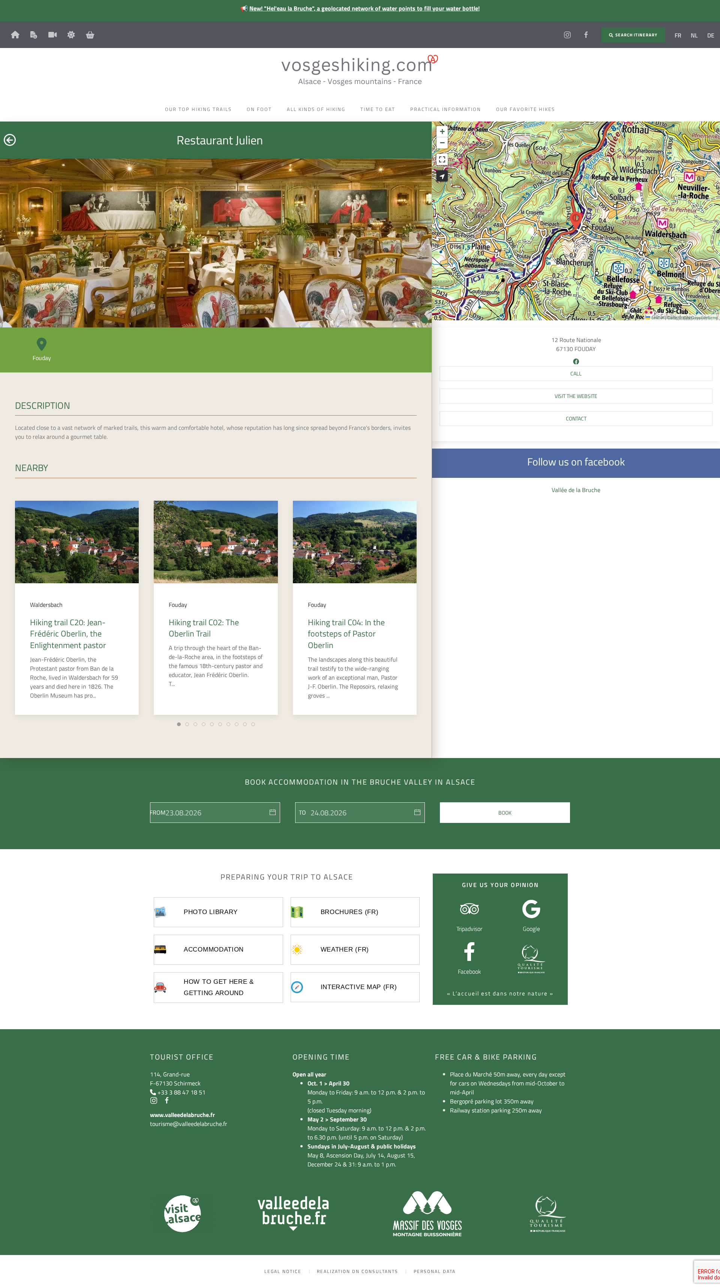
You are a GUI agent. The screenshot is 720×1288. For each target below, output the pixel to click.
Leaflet (657, 317)
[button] (576, 221)
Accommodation (214, 949)
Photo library (211, 912)
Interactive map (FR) (359, 987)
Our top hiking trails (198, 109)
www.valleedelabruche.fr (182, 1114)
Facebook (469, 971)
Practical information (445, 109)
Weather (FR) (345, 949)
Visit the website (576, 396)
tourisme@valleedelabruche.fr (188, 1123)
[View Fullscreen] (442, 159)
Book (505, 813)
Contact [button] (576, 418)
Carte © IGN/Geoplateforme (692, 317)
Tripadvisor (469, 928)
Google (531, 928)
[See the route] (442, 176)
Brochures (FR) (350, 912)
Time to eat (377, 109)
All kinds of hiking (316, 109)
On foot (259, 109)
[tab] (179, 724)
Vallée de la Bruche (576, 489)
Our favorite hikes (525, 109)
